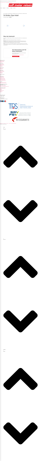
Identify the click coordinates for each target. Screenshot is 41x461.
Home (4, 13)
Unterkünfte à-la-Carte (15, 13)
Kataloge (4, 349)
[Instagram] (2, 101)
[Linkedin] (4, 101)
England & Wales (10, 13)
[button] (24, 26)
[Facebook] (1, 101)
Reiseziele (6, 13)
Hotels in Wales (20, 13)
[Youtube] (5, 101)
